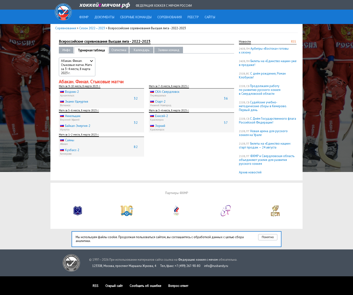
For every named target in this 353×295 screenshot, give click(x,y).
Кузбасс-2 (72, 150)
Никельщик (72, 116)
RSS (293, 42)
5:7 (226, 123)
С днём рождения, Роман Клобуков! (262, 75)
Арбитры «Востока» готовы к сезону (264, 50)
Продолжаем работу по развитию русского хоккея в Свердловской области (259, 90)
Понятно (268, 237)
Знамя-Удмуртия (76, 102)
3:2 (136, 98)
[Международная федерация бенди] (77, 215)
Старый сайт (114, 285)
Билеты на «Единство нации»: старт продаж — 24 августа (265, 145)
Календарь (141, 50)
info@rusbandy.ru (216, 266)
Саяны (69, 140)
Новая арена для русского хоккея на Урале (263, 133)
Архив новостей (250, 172)
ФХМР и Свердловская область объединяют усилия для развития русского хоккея (266, 160)
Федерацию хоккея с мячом (198, 260)
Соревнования (65, 28)
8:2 (136, 147)
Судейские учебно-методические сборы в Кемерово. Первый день (263, 106)
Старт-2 (160, 102)
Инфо (66, 50)
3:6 (226, 98)
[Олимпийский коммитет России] (176, 215)
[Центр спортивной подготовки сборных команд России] (275, 215)
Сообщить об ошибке (145, 285)
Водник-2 (72, 92)
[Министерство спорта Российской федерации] (127, 215)
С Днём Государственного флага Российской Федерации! (267, 120)
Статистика (118, 50)
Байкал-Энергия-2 (77, 126)
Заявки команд (168, 50)
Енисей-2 (161, 116)
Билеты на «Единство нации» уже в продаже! (268, 63)
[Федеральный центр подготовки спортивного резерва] (226, 215)
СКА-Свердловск (167, 92)
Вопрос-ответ (178, 285)
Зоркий (160, 126)
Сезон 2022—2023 (92, 28)
